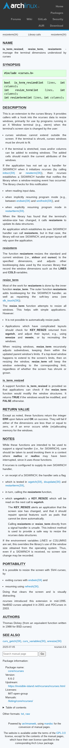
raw (27, 713)
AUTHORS (11, 617)
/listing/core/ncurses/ (20, 700)
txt (22, 713)
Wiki (29, 19)
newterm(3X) (33, 172)
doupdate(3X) (52, 481)
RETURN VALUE (16, 409)
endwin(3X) (23, 200)
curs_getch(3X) (12, 641)
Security (58, 19)
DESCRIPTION (14, 107)
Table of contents (16, 707)
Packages (57, 12)
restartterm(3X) (14, 210)
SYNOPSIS (11, 65)
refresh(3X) (32, 586)
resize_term (10, 280)
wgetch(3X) (35, 481)
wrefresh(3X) (44, 200)
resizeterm (10, 248)
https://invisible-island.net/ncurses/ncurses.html (36, 686)
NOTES (9, 439)
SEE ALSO (11, 635)
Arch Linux (21, 6)
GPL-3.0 (61, 733)
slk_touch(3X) (11, 300)
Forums (16, 19)
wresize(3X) (54, 641)
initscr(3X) (9, 172)
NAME (8, 43)
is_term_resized (13, 380)
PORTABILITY (14, 564)
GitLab (42, 19)
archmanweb (29, 723)
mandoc (48, 723)
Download (56, 25)
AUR (41, 25)
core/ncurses (16, 670)
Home (59, 6)
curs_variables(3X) (34, 641)
